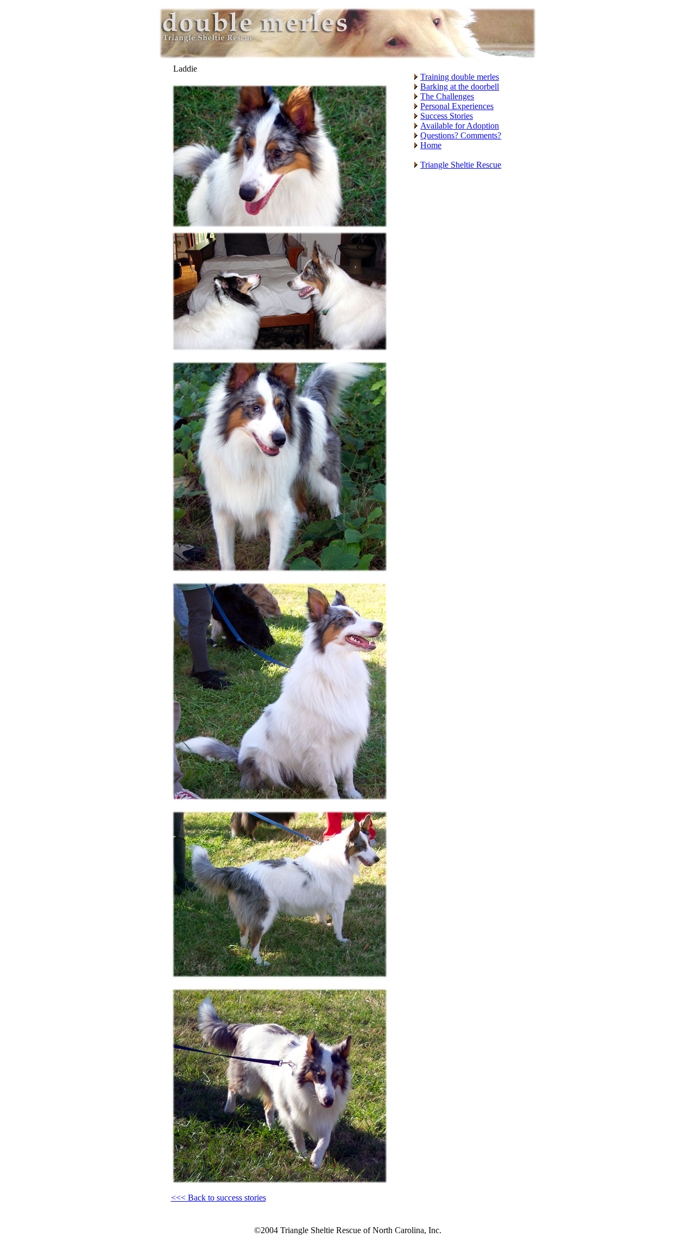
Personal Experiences (457, 106)
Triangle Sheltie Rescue (460, 164)
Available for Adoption (459, 125)
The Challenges (447, 96)
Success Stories (446, 115)
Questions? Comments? (460, 135)
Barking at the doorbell (459, 86)
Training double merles (459, 76)
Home (430, 145)
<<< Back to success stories (218, 1197)
